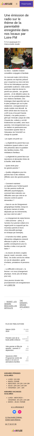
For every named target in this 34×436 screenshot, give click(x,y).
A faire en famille (9, 44)
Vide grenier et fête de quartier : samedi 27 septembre (14, 348)
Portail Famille (26, 4)
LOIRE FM (11, 285)
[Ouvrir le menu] (16, 4)
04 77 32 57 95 (10, 424)
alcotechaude (13, 42)
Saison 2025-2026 (10, 330)
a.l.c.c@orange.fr (17, 407)
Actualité (17, 44)
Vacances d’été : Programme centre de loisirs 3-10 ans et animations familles (14, 359)
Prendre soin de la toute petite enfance (13, 339)
